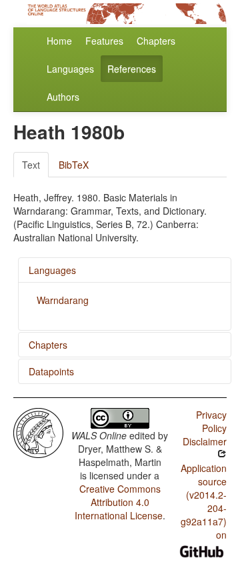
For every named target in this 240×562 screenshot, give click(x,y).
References (131, 68)
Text (31, 164)
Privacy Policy (211, 421)
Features (104, 40)
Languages (70, 68)
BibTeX (74, 164)
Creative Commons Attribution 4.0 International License (119, 502)
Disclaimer (205, 441)
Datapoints (51, 371)
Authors (63, 96)
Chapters (156, 40)
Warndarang (63, 300)
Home (59, 40)
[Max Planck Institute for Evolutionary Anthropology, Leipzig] (38, 431)
